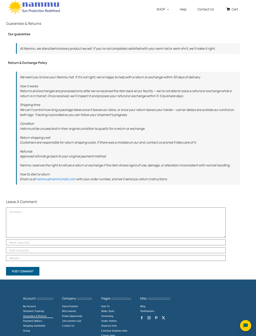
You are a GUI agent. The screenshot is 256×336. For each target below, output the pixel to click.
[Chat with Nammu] (245, 325)
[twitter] (163, 317)
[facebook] (141, 317)
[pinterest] (156, 317)
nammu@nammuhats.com (56, 179)
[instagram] (149, 317)
